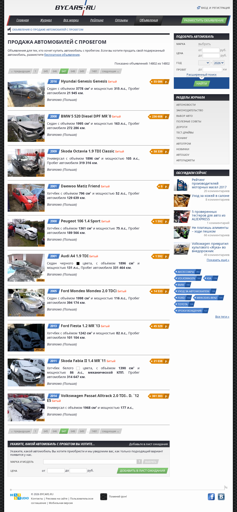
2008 (53, 116)
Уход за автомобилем (194, 291)
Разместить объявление (204, 20)
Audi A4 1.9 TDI (75, 255)
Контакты (37, 498)
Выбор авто (184, 116)
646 (55, 71)
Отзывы (121, 20)
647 (64, 71)
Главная (22, 20)
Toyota (183, 304)
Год (179, 63)
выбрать (204, 44)
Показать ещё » (218, 260)
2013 (53, 326)
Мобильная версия (61, 503)
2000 (53, 221)
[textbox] (90, 461)
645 (46, 71)
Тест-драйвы (184, 132)
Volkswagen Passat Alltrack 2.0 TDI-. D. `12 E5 (93, 398)
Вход (204, 7)
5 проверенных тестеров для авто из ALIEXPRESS (208, 215)
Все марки (71, 20)
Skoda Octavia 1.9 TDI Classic (88, 151)
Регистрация (221, 7)
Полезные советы (188, 121)
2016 (53, 81)
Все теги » (222, 316)
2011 (53, 361)
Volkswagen (186, 278)
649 (82, 71)
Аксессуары (186, 271)
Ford (181, 297)
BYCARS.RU (46, 494)
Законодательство (189, 110)
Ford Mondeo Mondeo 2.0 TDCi (89, 290)
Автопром (183, 143)
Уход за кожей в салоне (210, 195)
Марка (180, 44)
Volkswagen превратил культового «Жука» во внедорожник (210, 247)
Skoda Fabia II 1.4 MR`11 (84, 360)
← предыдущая (20, 71)
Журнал (46, 20)
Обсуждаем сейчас (191, 173)
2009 (53, 151)
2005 (53, 291)
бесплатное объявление (62, 55)
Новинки (182, 149)
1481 (94, 71)
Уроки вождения (190, 310)
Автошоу (182, 154)
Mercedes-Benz (207, 297)
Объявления (149, 20)
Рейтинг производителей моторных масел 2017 (209, 183)
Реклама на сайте (56, 498)
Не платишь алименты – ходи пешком (210, 229)
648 (73, 71)
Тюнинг (181, 138)
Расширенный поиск (202, 74)
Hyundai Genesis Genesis (84, 81)
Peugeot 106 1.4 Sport (81, 220)
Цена (13, 470)
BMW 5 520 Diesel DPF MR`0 (86, 116)
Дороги (181, 127)
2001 (53, 186)
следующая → (110, 71)
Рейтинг (96, 20)
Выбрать (150, 461)
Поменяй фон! (117, 496)
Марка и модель (22, 461)
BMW (181, 284)
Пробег (181, 69)
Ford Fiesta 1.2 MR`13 (81, 325)
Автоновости (186, 104)
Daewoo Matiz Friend (81, 186)
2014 (53, 396)
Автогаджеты (185, 160)
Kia (209, 278)
